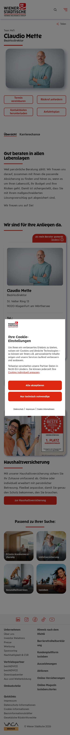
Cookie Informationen (45, 409)
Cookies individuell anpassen (23, 372)
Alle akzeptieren (35, 385)
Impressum (30, 409)
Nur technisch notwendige (35, 396)
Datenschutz (18, 409)
